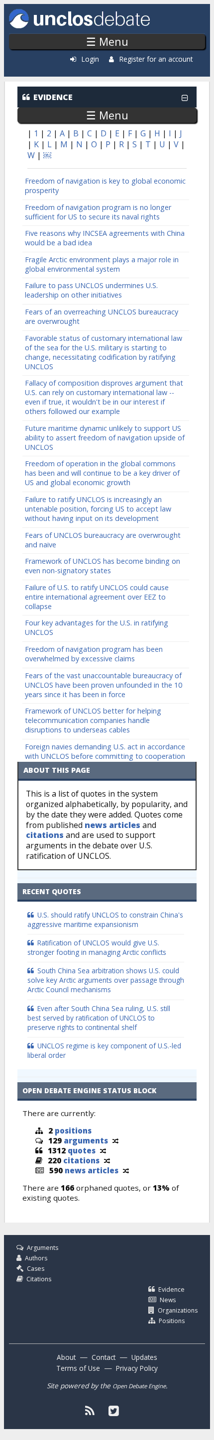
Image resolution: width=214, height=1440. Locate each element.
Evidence (171, 1289)
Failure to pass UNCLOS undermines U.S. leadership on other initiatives (91, 290)
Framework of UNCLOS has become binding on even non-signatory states (102, 565)
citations (45, 834)
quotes (82, 1150)
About (66, 1357)
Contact (103, 1357)
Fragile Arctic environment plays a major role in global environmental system (102, 264)
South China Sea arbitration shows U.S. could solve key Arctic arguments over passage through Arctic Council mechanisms (105, 980)
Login (90, 59)
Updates (144, 1357)
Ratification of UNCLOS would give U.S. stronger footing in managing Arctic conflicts (96, 947)
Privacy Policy (137, 1368)
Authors (36, 1258)
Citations (38, 1279)
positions (73, 1130)
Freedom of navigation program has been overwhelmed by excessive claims (94, 653)
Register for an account (156, 59)
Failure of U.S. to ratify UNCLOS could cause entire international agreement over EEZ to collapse (97, 597)
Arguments (42, 1247)
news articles (112, 825)
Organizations (178, 1310)
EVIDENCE (53, 97)
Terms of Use (78, 1368)
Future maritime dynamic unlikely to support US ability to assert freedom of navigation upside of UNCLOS (105, 437)
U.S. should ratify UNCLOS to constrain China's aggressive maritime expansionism (105, 919)
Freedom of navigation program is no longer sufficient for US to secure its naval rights (98, 212)
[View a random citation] (107, 1160)
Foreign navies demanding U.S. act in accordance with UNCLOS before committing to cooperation (105, 751)
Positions (172, 1321)
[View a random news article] (125, 1170)
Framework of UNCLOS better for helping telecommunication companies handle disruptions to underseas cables (93, 720)
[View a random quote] (103, 1150)
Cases (35, 1268)
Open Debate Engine (139, 1386)
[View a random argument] (115, 1140)
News (168, 1300)
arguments (86, 1140)
